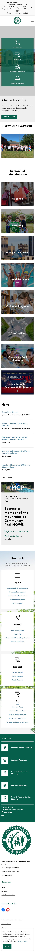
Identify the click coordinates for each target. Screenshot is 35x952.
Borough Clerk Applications (17, 588)
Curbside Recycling (19, 760)
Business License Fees (17, 711)
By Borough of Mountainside (11, 415)
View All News (6, 478)
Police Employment (17, 599)
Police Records (17, 676)
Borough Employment (17, 592)
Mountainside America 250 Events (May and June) (15, 466)
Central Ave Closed (9, 412)
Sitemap (4, 891)
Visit (7, 536)
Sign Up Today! (9, 116)
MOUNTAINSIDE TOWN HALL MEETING (14, 425)
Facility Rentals (17, 672)
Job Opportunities (8, 895)
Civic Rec (14, 536)
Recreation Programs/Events (17, 722)
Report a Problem (17, 642)
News (3, 887)
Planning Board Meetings (21, 748)
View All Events (7, 807)
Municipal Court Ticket (17, 718)
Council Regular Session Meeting (21, 798)
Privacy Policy (22, 941)
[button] (17, 146)
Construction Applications (17, 596)
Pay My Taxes (17, 707)
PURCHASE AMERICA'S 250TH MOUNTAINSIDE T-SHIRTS (14, 439)
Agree (7, 946)
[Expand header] (32, 21)
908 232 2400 (6, 875)
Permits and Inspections (17, 714)
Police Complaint (17, 630)
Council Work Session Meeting (20, 773)
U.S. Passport (18, 603)
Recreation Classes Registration (17, 638)
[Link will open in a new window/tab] (17, 487)
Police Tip (17, 634)
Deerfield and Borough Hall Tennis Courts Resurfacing (15, 452)
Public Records (17, 680)
